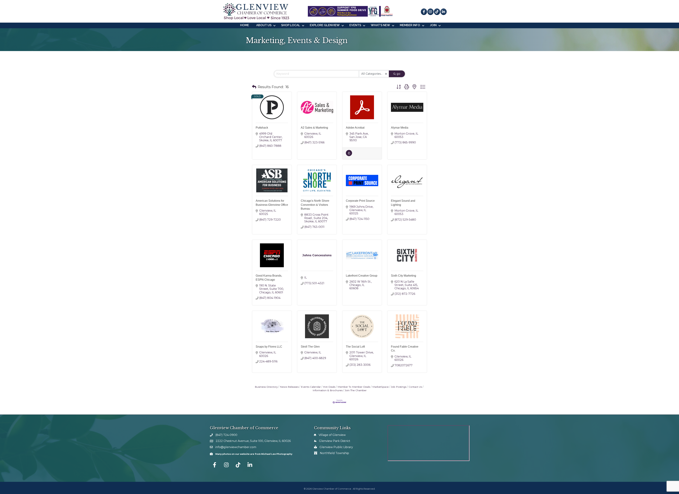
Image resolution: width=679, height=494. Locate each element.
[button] (254, 87)
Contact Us (415, 386)
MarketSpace (380, 386)
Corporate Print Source (360, 200)
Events (355, 25)
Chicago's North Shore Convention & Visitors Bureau (315, 204)
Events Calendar (311, 386)
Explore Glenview (325, 25)
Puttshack (262, 127)
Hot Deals (329, 386)
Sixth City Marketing (403, 275)
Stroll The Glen (310, 346)
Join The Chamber (356, 390)
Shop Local (290, 25)
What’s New (380, 25)
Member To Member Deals (354, 386)
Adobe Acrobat (355, 127)
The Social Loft (355, 346)
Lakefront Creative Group (361, 275)
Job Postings (398, 386)
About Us (263, 25)
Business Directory (266, 386)
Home (244, 25)
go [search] (398, 73)
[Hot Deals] (349, 155)
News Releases (289, 386)
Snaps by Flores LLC (269, 346)
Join (433, 25)
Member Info (410, 25)
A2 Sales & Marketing (314, 127)
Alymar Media (399, 127)
